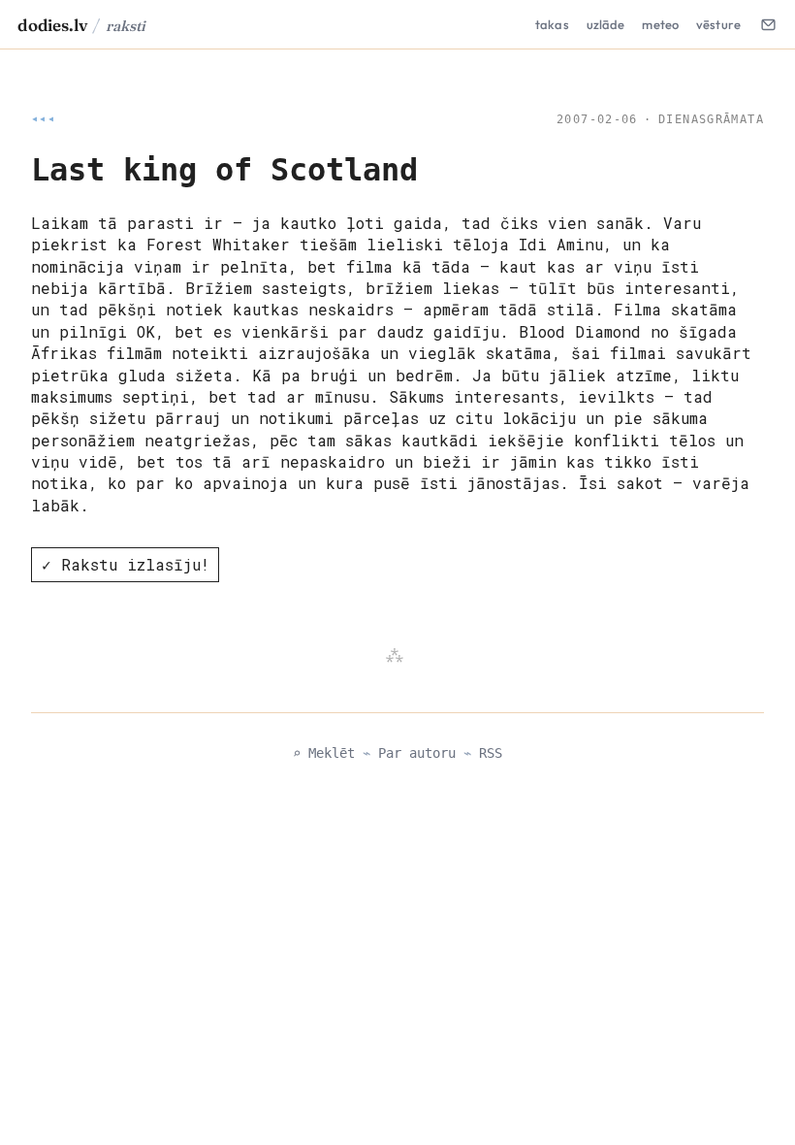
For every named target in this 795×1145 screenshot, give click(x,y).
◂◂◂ (43, 119)
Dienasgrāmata (711, 119)
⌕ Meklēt (324, 753)
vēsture (718, 24)
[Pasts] (768, 24)
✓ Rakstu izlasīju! (125, 564)
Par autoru (417, 753)
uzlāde (606, 24)
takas (552, 24)
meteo (660, 24)
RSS (490, 753)
